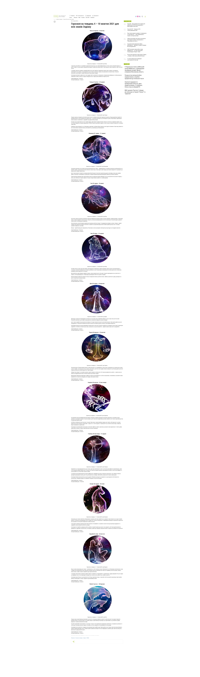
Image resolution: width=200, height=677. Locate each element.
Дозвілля (96, 15)
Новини (73, 15)
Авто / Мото (87, 17)
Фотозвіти (83, 17)
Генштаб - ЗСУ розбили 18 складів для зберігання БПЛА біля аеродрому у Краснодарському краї (136, 25)
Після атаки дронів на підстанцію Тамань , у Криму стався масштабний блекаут (136, 55)
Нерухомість (92, 17)
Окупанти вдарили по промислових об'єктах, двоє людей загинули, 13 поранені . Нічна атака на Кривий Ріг (134, 84)
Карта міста (75, 17)
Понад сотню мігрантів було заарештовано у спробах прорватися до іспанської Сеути (134, 76)
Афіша (79, 17)
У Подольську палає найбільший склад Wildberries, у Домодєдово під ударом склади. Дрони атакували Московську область (134, 69)
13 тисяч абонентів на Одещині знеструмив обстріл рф (134, 59)
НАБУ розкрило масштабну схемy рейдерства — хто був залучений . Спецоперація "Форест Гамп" (135, 50)
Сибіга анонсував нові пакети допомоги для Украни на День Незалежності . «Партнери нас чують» (136, 40)
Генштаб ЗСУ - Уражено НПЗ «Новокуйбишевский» (133, 29)
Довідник (88, 15)
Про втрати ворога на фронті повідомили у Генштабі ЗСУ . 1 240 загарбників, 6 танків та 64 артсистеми (136, 34)
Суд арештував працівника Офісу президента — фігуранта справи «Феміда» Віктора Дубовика (136, 45)
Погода (70, 17)
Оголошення (80, 15)
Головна (55, 19)
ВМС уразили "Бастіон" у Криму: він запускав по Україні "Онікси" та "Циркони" (135, 91)
